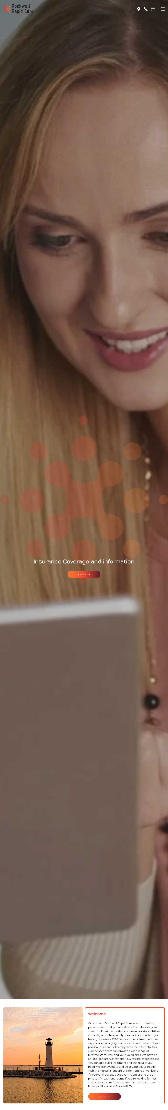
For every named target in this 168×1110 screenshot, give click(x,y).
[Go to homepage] (66, 9)
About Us (104, 1096)
